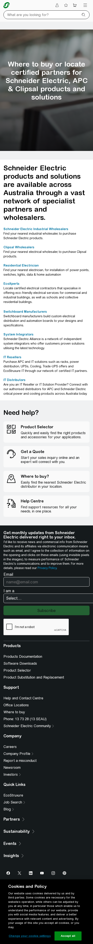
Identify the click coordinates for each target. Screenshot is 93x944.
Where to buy (14, 712)
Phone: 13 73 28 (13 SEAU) (24, 719)
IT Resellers (12, 357)
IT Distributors (14, 380)
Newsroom (12, 768)
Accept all (68, 935)
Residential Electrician (21, 265)
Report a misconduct (20, 761)
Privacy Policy (47, 568)
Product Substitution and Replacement (33, 677)
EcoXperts (11, 283)
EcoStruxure (13, 795)
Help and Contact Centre (23, 698)
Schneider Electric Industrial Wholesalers (35, 229)
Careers (10, 747)
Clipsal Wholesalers (18, 247)
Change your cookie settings (30, 935)
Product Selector (17, 670)
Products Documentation (22, 656)
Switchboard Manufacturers (25, 311)
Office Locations (16, 705)
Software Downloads (20, 663)
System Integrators (18, 334)
